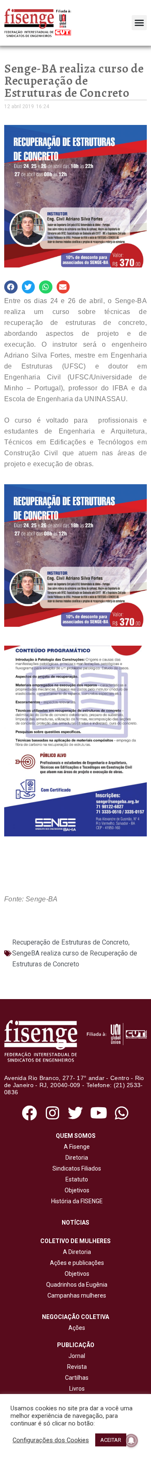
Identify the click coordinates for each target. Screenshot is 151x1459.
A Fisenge (75, 1146)
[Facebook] (29, 1113)
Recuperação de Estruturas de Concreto (70, 942)
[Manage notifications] (131, 1440)
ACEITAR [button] (110, 1440)
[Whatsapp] (122, 1113)
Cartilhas (77, 1377)
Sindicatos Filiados (75, 1168)
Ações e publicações (75, 1262)
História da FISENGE (76, 1201)
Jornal (76, 1356)
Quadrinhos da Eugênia (75, 1284)
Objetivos (75, 1190)
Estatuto (75, 1179)
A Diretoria (75, 1252)
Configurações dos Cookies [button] (51, 1440)
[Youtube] (99, 1113)
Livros (77, 1388)
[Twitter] (75, 1113)
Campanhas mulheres (75, 1295)
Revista (77, 1366)
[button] (139, 22)
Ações (75, 1327)
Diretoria (75, 1157)
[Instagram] (52, 1113)
